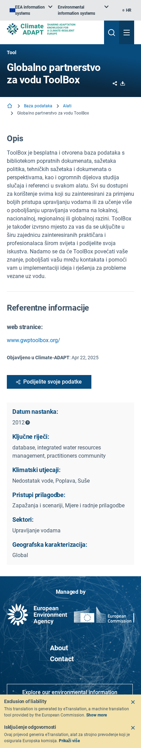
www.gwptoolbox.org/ (33, 340)
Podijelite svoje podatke (52, 381)
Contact (62, 659)
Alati (67, 106)
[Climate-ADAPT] (53, 29)
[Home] (10, 106)
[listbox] (31, 10)
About (59, 648)
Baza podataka (38, 106)
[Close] (133, 702)
